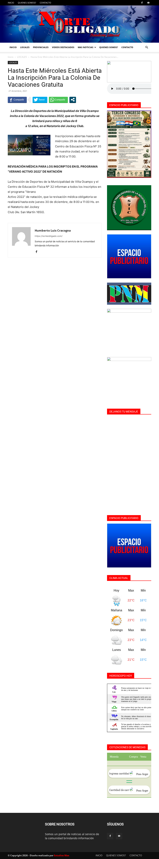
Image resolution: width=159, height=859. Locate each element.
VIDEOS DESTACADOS (63, 47)
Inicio (10, 57)
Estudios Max (61, 855)
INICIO (11, 2)
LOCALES (24, 47)
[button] (146, 47)
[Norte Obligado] (79, 24)
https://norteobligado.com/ (48, 236)
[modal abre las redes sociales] (72, 100)
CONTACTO (45, 2)
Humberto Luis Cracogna (53, 230)
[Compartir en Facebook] (17, 100)
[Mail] (148, 2)
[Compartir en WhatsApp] (58, 100)
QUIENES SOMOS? (27, 2)
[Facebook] (142, 2)
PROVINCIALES (40, 47)
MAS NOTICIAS (85, 47)
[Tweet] (40, 100)
